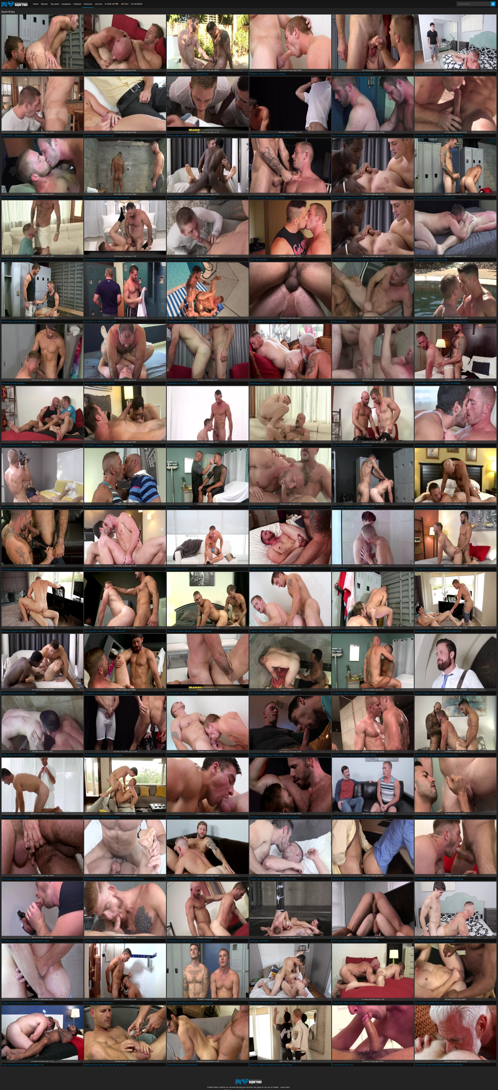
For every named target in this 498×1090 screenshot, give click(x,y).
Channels (77, 4)
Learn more (285, 1087)
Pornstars (88, 4)
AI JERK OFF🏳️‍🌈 (111, 4)
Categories (66, 4)
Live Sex (98, 4)
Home (35, 4)
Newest (44, 4)
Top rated (54, 4)
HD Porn (124, 4)
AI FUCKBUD (136, 4)
